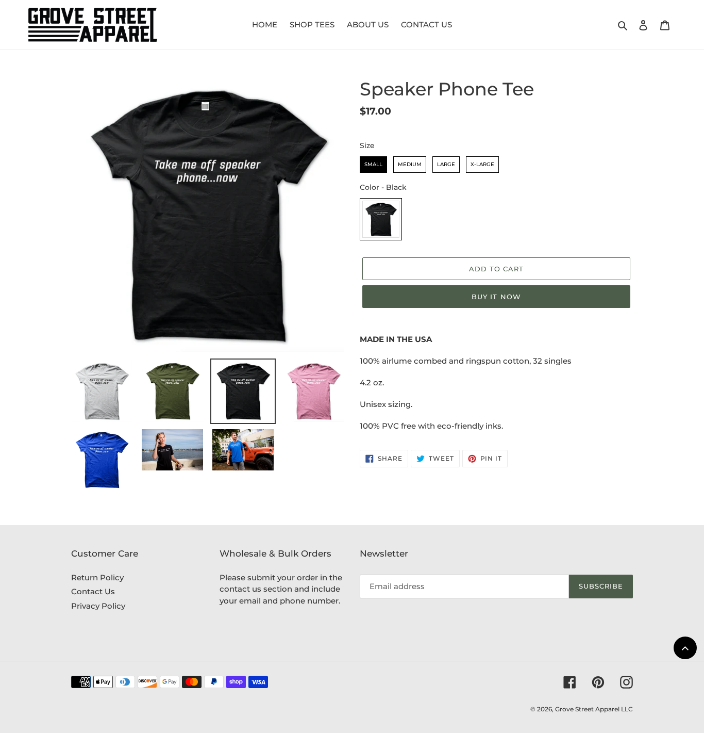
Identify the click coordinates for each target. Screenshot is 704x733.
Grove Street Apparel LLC (594, 709)
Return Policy (97, 577)
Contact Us (93, 591)
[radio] (373, 164)
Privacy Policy (98, 606)
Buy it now (496, 296)
